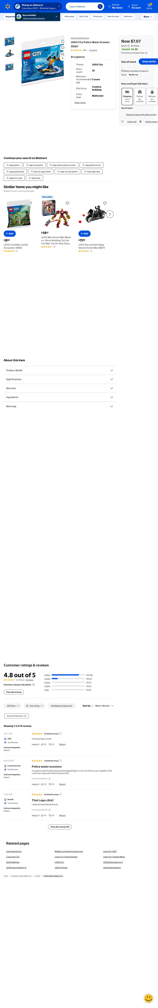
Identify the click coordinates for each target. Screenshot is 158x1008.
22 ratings (93, 50)
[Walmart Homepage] (8, 6)
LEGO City (59, 862)
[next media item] (62, 58)
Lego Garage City (14, 851)
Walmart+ (128, 16)
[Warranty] (112, 388)
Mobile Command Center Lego (69, 851)
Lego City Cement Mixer (114, 857)
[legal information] (146, 53)
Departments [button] (12, 16)
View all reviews (13, 692)
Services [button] (31, 16)
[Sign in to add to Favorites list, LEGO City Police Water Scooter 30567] (62, 48)
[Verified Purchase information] (60, 733)
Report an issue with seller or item (141, 114)
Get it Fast (83, 16)
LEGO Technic (61, 867)
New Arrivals (113, 16)
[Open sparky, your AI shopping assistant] (148, 998)
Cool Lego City (13, 857)
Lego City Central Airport (66, 857)
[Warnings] (112, 406)
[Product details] (112, 370)
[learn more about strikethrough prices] (128, 46)
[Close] (57, 16)
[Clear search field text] (93, 6)
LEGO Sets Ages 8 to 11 (16, 867)
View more (80, 102)
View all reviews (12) (59, 827)
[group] (84, 50)
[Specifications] (112, 379)
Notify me (133, 74)
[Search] (100, 6)
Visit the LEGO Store (80, 38)
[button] (116, 6)
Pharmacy (98, 16)
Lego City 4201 (109, 851)
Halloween (69, 16)
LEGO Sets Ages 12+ (112, 867)
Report (62, 744)
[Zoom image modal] (62, 54)
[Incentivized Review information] (49, 778)
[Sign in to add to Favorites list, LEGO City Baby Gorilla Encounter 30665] (30, 203)
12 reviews (29, 680)
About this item (14, 360)
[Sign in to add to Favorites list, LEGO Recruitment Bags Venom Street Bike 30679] (104, 203)
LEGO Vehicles (12, 862)
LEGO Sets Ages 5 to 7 (113, 862)
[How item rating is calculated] (33, 684)
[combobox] (85, 6)
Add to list (132, 121)
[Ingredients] (112, 397)
